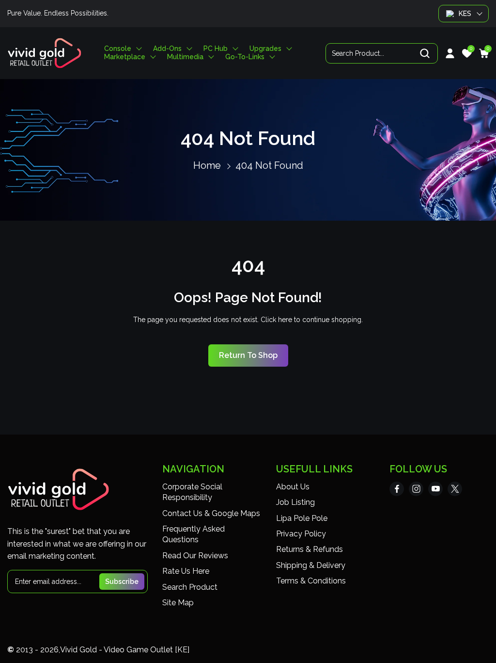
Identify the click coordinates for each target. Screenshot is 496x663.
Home (207, 165)
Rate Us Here (185, 571)
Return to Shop (248, 355)
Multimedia (185, 57)
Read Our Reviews (195, 555)
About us (293, 486)
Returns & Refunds (309, 549)
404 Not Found (269, 165)
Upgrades (265, 48)
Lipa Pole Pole (301, 518)
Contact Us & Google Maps (211, 513)
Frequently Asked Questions (193, 534)
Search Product (189, 587)
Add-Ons (167, 48)
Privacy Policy (301, 533)
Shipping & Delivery (310, 565)
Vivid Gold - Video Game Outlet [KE (123, 649)
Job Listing (295, 502)
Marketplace (124, 57)
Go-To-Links (244, 57)
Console (117, 48)
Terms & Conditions (311, 580)
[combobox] (382, 53)
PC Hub (215, 48)
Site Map (178, 602)
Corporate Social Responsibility (192, 492)
